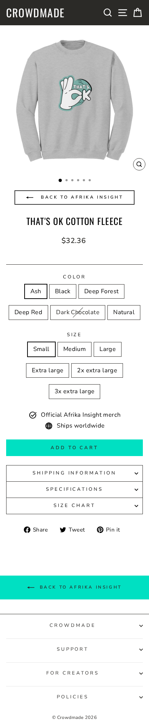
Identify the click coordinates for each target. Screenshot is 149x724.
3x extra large (75, 391)
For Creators (72, 673)
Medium (74, 349)
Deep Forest (101, 291)
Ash (35, 291)
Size (74, 334)
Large (107, 349)
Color (74, 277)
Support (73, 649)
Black (63, 291)
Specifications (74, 489)
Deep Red (28, 312)
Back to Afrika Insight (81, 197)
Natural (124, 312)
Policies (73, 697)
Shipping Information (75, 473)
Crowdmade (35, 12)
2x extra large (97, 370)
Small (41, 349)
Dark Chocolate (77, 312)
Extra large (48, 370)
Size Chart (74, 505)
